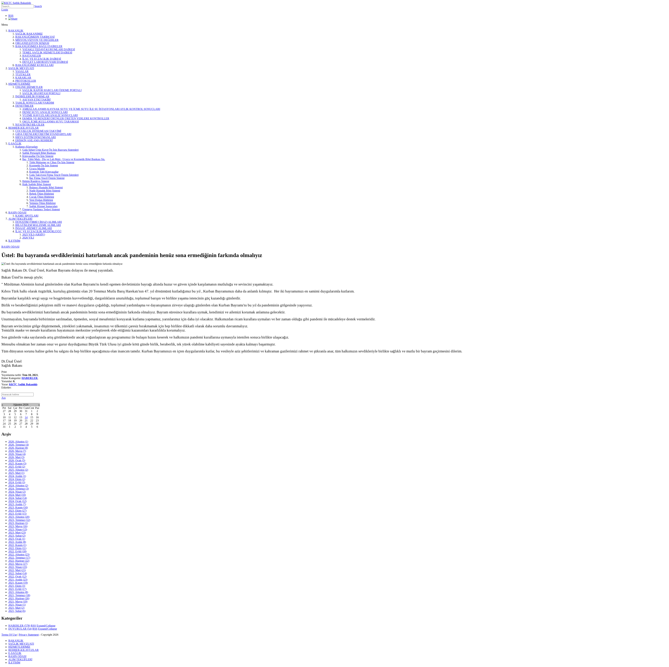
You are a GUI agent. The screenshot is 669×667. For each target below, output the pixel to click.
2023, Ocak (16, 538)
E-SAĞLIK (14, 143)
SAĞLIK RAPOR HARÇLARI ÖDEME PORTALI (52, 90)
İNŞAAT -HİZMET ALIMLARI (33, 228)
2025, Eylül (16, 466)
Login (4, 9)
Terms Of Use (9, 634)
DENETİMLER (24, 105)
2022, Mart (17, 570)
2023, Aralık (17, 504)
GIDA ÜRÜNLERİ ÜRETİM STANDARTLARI (43, 134)
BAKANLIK (15, 30)
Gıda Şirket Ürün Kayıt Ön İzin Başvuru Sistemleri (50, 149)
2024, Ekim (16, 479)
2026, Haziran (18, 447)
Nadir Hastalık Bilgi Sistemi (44, 190)
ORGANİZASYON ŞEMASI (32, 43)
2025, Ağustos (18, 469)
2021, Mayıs (17, 601)
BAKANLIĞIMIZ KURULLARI (34, 65)
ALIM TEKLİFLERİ (20, 218)
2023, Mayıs (17, 526)
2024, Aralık (17, 476)
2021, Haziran (18, 598)
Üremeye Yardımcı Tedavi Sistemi (41, 209)
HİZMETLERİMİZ (19, 83)
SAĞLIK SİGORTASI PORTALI (41, 93)
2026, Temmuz (18, 444)
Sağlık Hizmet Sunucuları (43, 206)
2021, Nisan (17, 604)
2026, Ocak (16, 460)
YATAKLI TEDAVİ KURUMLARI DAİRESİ (48, 49)
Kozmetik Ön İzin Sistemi (43, 165)
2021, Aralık (17, 579)
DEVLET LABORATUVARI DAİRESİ (45, 61)
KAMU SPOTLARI (26, 215)
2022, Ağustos (18, 554)
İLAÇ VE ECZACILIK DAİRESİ (41, 58)
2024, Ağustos (18, 485)
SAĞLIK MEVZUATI (21, 68)
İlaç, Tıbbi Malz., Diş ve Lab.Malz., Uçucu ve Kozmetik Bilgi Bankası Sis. (63, 159)
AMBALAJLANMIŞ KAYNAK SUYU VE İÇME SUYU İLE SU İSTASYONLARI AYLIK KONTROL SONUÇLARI (91, 109)
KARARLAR (23, 77)
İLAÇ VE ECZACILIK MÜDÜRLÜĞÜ (38, 231)
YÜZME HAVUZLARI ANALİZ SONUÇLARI (50, 115)
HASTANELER (31, 55)
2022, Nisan (17, 567)
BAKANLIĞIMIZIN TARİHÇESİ (35, 36)
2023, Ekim (17, 510)
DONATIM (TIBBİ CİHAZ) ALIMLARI (38, 221)
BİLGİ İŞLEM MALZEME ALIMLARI (38, 225)
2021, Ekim (16, 585)
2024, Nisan (17, 491)
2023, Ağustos (18, 516)
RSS (10, 15)
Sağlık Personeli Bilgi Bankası (39, 152)
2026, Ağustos (18, 441)
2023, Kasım (18, 507)
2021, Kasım (18, 582)
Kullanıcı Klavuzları (26, 146)
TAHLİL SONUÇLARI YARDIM (34, 102)
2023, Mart (17, 532)
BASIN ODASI (17, 212)
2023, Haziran (18, 523)
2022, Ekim (17, 548)
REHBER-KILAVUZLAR (23, 127)
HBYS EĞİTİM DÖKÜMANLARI (35, 137)
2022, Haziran (18, 560)
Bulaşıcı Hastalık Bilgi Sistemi (46, 187)
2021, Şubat (16, 610)
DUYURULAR (20, 628)
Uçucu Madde (37, 168)
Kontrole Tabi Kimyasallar (44, 171)
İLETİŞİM (14, 240)
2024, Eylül (16, 482)
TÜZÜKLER (22, 74)
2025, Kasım (17, 463)
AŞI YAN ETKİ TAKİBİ (36, 99)
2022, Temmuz (19, 557)
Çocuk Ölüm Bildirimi (41, 196)
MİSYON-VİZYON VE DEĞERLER (37, 40)
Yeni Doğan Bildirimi (41, 200)
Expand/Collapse (46, 625)
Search (38, 6)
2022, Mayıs (17, 563)
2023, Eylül (17, 513)
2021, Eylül (17, 589)
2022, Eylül (17, 551)
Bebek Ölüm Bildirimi (41, 193)
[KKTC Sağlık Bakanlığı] (16, 2)
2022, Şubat (17, 573)
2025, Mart (16, 472)
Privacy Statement (29, 634)
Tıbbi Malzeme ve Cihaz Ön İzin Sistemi (51, 162)
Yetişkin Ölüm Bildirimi (42, 203)
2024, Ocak (17, 501)
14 (26, 417)
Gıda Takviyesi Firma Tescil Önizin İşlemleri (54, 174)
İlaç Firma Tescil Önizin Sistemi (46, 178)
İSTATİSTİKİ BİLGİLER (29, 124)
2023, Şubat (16, 535)
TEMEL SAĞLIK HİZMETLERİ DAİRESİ (47, 52)
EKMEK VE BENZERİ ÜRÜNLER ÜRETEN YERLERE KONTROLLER (65, 118)
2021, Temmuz (19, 595)
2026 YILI (28, 237)
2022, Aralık (17, 541)
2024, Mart (17, 494)
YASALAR (22, 71)
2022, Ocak (17, 576)
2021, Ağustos (18, 592)
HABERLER (30, 378)
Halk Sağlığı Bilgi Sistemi (36, 184)
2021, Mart (16, 607)
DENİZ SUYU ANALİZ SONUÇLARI (45, 112)
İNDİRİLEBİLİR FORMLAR (32, 96)
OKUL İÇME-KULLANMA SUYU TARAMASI (50, 121)
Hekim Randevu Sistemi (35, 181)
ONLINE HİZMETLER (29, 87)
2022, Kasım (17, 545)
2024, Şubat (17, 498)
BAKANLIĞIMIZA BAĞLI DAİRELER (38, 46)
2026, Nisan (17, 454)
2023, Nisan (17, 529)
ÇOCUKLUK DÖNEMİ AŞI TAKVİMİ (38, 130)
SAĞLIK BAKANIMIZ (29, 33)
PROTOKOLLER (25, 80)
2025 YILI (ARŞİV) (33, 234)
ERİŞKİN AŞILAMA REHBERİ (34, 140)
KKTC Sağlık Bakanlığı (23, 384)
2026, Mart (16, 457)
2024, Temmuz (18, 488)
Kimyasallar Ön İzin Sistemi (37, 156)
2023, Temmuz (19, 520)
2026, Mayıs (17, 450)
